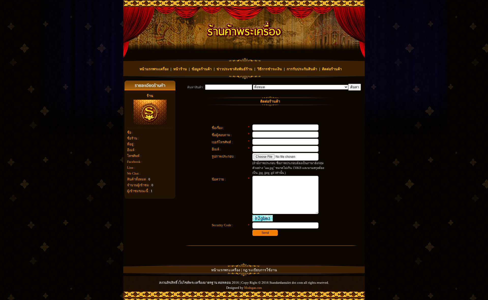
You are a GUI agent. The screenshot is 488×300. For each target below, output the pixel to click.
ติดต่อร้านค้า (332, 69)
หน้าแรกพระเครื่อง (154, 69)
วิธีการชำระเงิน (269, 69)
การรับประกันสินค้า (302, 69)
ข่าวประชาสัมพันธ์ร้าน (234, 69)
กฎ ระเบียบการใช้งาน (260, 270)
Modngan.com (253, 288)
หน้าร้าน (180, 69)
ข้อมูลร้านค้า (202, 69)
